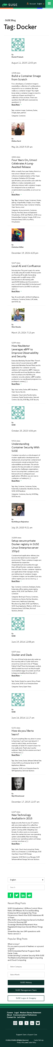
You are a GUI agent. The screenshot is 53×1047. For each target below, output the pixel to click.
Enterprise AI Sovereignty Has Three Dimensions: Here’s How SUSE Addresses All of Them (25, 915)
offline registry (23, 589)
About (9, 1015)
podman (23, 113)
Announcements (24, 210)
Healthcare (23, 601)
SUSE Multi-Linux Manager (27, 857)
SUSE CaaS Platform (27, 215)
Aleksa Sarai (16, 141)
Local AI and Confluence (26, 266)
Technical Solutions (28, 771)
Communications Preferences (25, 1015)
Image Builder (21, 202)
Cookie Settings (38, 1040)
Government (16, 601)
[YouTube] (15, 1023)
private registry (33, 589)
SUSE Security (34, 400)
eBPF (29, 390)
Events (21, 687)
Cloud (21, 849)
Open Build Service (17, 205)
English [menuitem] (13, 880)
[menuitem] (26, 879)
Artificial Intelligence (32, 297)
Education (35, 599)
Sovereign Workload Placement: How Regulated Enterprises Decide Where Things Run (25, 926)
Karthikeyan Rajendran (20, 522)
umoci (22, 207)
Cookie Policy (32, 1042)
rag (20, 302)
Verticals (20, 611)
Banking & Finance (25, 597)
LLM (31, 299)
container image (20, 110)
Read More (16, 105)
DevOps (14, 212)
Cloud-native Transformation (27, 395)
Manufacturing (16, 604)
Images (14, 113)
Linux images (36, 202)
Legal (16, 1013)
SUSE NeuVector (20, 491)
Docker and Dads (22, 654)
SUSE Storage (27, 854)
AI (15, 297)
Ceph (16, 849)
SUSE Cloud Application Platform (22, 606)
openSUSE (15, 302)
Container (22, 299)
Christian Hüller (18, 247)
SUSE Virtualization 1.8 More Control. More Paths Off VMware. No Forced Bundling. (25, 909)
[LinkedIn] (32, 1023)
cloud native (18, 390)
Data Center (18, 761)
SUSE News (25, 608)
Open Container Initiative (32, 205)
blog (16, 486)
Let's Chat (21, 1017)
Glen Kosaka (16, 327)
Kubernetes (15, 489)
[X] (26, 1023)
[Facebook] (21, 1023)
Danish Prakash (17, 57)
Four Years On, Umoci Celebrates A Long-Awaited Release (24, 163)
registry (14, 591)
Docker (35, 110)
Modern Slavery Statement (30, 1013)
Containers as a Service (18, 599)
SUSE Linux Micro (27, 219)
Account (33, 4)
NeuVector (34, 390)
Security (22, 392)
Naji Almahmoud (18, 796)
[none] (26, 879)
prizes (17, 683)
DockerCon (23, 681)
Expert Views (27, 687)
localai (35, 299)
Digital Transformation (26, 397)
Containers (29, 110)
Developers (32, 587)
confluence (15, 299)
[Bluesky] (38, 1023)
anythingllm (21, 297)
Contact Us (11, 1017)
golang (14, 202)
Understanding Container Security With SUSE (25, 447)
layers (18, 113)
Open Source (16, 207)
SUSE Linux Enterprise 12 (20, 852)
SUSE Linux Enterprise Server (29, 683)
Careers (10, 1013)
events (29, 681)
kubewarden (23, 489)
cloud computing (28, 849)
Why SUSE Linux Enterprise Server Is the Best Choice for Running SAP (26, 921)
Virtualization (16, 222)
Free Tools (20, 212)
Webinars (22, 765)
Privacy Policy (21, 1042)
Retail (23, 604)
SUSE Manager (32, 852)
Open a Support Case (30, 1035)
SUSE (13, 425)
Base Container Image (22, 200)
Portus (34, 681)
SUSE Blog (10, 20)
